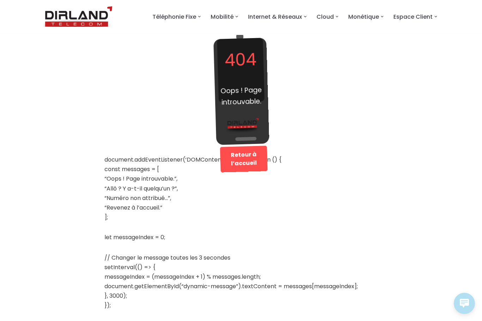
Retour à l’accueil (243, 159)
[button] (199, 16)
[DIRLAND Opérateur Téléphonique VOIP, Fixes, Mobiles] (78, 16)
